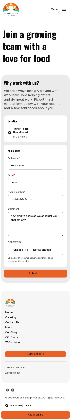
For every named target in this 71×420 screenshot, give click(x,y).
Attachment (14, 241)
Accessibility (12, 372)
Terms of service (15, 367)
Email (16, 175)
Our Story (11, 332)
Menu (54, 9)
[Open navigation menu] (64, 9)
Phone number (21, 192)
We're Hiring (12, 342)
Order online (35, 414)
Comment (13, 208)
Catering (10, 317)
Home (9, 312)
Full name (18, 158)
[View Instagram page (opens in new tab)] (13, 390)
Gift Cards (11, 337)
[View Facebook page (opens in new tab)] (7, 390)
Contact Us (12, 322)
